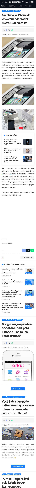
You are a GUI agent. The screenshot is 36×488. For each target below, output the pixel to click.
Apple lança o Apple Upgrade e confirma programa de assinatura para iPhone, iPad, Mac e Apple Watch (12, 293)
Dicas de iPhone (19, 397)
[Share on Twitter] (9, 30)
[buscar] (23, 2)
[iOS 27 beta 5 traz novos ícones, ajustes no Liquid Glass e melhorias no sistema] (29, 271)
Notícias (17, 10)
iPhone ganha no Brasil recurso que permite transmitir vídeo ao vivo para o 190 (12, 142)
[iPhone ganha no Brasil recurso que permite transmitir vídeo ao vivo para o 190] (27, 142)
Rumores (17, 474)
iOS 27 (27, 305)
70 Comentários (28, 257)
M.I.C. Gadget (16, 195)
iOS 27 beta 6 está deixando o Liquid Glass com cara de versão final (12, 150)
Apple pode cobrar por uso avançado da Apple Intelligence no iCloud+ (12, 282)
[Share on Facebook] (6, 30)
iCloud (28, 282)
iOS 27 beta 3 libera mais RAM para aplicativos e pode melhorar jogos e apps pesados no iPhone (12, 306)
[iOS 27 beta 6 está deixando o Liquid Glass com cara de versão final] (27, 151)
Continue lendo (18, 389)
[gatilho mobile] (3, 2)
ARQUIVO (9, 10)
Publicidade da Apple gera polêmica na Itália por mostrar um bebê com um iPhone (11, 159)
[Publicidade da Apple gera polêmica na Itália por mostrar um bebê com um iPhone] (27, 159)
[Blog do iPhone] (13, 2)
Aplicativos (10, 319)
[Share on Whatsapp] (12, 30)
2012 (4, 10)
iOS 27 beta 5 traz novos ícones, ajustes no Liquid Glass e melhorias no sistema (12, 271)
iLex (5, 34)
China (10, 243)
